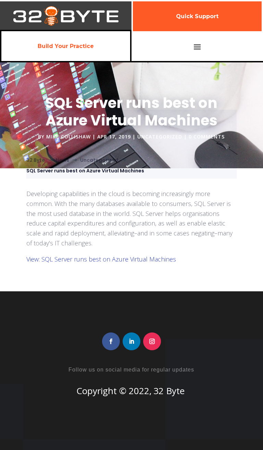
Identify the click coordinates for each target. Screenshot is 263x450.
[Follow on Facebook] (111, 341)
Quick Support (197, 16)
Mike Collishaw (68, 136)
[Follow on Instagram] (152, 341)
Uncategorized (159, 136)
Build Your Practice (66, 46)
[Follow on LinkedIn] (131, 341)
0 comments (207, 136)
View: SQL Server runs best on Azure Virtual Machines (101, 259)
